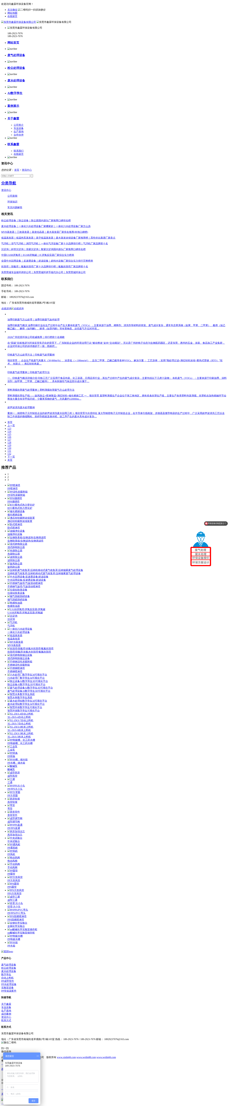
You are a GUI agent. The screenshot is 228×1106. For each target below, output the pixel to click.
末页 (9, 460)
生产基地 (19, 131)
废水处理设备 (16, 80)
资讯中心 (27, 170)
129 (9, 445)
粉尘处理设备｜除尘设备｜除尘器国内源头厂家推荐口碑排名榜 (36, 220)
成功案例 (6, 1014)
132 (9, 453)
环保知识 (12, 201)
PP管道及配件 (8, 991)
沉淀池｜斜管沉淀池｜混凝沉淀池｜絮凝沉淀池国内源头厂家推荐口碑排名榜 (43, 249)
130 (9, 448)
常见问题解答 (14, 207)
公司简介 (19, 125)
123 (9, 428)
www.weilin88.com (86, 1057)
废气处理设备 (16, 55)
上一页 (11, 425)
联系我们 (19, 150)
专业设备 (19, 128)
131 (9, 451)
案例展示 (13, 105)
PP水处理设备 (8, 984)
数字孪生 (6, 974)
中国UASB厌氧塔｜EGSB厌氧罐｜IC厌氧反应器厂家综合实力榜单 (37, 255)
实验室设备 (7, 987)
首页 (16, 170)
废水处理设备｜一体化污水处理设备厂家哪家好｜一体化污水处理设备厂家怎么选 (46, 226)
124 (9, 431)
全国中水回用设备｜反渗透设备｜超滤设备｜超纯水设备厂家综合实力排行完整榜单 (47, 260)
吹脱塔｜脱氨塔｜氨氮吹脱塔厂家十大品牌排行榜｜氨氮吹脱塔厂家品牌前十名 (44, 266)
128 (9, 442)
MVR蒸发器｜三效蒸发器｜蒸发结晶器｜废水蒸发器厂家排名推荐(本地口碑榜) (44, 232)
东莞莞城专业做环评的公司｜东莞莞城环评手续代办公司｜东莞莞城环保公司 (43, 272)
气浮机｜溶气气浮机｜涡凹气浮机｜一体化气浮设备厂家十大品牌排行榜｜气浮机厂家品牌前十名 (54, 243)
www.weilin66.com (106, 1057)
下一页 (11, 456)
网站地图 (12, 13)
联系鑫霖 (13, 144)
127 (9, 439)
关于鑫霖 (13, 118)
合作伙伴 (19, 134)
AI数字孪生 (14, 93)
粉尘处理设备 (16, 68)
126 (9, 437)
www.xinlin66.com (66, 1057)
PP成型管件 (7, 981)
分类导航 (8, 183)
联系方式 (6, 1020)
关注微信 (12, 9)
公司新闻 (12, 196)
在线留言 (12, 16)
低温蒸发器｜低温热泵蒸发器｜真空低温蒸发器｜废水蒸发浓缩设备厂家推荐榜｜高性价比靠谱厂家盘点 (58, 237)
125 (9, 434)
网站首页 (13, 42)
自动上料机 (7, 977)
